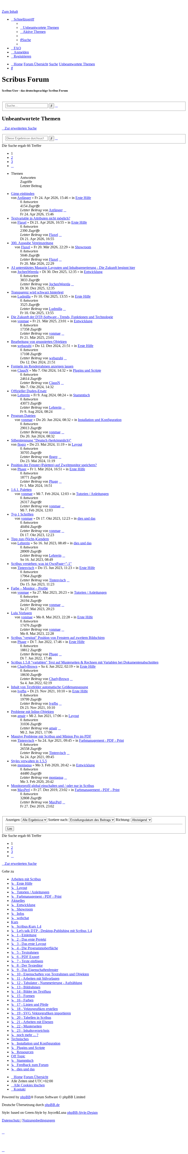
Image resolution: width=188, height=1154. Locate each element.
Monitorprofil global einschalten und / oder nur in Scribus (52, 786)
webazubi (24, 346)
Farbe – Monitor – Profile (29, 588)
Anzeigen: (13, 820)
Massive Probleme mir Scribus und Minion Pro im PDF (51, 736)
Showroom (83, 247)
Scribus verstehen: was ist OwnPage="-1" (41, 564)
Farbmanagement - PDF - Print (101, 740)
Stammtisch (81, 395)
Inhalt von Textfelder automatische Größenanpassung (49, 687)
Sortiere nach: (58, 820)
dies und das (86, 518)
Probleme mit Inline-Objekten (32, 712)
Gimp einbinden (22, 194)
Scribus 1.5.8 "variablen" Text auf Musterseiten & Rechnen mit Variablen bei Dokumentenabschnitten (84, 662)
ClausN (22, 370)
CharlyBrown (27, 666)
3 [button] (12, 162)
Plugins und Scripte (87, 370)
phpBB (25, 1097)
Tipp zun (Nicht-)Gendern (30, 539)
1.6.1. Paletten (21, 490)
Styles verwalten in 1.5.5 (29, 761)
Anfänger (24, 198)
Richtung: (123, 820)
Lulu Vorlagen (21, 613)
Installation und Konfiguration (100, 420)
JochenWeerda (28, 272)
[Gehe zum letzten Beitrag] (65, 210)
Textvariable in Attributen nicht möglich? (40, 218)
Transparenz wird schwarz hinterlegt (37, 292)
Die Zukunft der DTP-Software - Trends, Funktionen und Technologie (62, 317)
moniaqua (24, 765)
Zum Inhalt (10, 11)
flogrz (21, 444)
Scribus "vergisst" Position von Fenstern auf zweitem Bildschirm (58, 638)
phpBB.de (52, 1105)
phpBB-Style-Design (82, 1112)
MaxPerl (23, 790)
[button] (12, 166)
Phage (21, 469)
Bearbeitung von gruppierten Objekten (39, 342)
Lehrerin (23, 395)
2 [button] (12, 157)
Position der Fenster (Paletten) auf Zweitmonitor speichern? (54, 465)
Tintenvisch (25, 568)
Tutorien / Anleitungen (92, 494)
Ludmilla (23, 296)
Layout (77, 444)
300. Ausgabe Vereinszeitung (32, 243)
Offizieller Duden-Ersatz (29, 391)
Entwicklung (93, 272)
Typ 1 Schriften (22, 514)
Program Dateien (23, 416)
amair (21, 716)
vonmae (23, 321)
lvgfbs (21, 691)
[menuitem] (39, 27)
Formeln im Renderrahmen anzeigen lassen (42, 366)
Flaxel (21, 222)
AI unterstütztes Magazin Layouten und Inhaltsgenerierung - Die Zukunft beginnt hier (73, 268)
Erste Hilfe (83, 198)
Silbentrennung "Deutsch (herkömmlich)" (41, 440)
